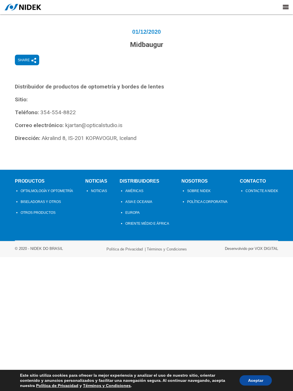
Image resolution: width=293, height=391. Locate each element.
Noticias (96, 181)
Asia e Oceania (138, 202)
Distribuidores (139, 181)
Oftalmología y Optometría (47, 191)
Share (24, 60)
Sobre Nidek (199, 191)
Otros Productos (38, 213)
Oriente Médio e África (147, 224)
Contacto (253, 181)
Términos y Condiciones (167, 249)
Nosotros (194, 181)
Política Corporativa (207, 202)
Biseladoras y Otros (41, 202)
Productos (30, 181)
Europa (132, 213)
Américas (134, 191)
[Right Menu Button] (286, 7)
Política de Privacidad (124, 249)
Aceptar (255, 380)
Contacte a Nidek (262, 191)
